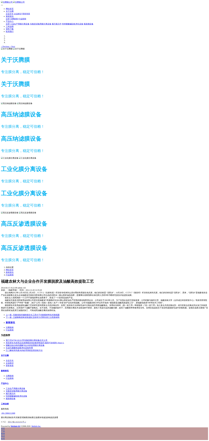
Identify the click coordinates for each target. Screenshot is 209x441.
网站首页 (10, 9)
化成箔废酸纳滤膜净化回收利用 (19, 348)
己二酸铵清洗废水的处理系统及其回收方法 (24, 350)
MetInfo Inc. (36, 426)
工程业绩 (5, 404)
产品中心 (5, 383)
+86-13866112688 (8, 413)
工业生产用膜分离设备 (15, 388)
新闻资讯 (10, 272)
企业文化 (10, 360)
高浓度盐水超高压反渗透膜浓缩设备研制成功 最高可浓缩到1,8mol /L (35, 343)
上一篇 (33, 315)
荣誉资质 (10, 366)
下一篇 (33, 317)
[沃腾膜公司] (104, 2)
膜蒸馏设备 (10, 399)
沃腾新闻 (10, 327)
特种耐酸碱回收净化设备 (16, 396)
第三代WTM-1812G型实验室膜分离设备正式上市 (26, 340)
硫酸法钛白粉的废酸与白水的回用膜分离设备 (25, 345)
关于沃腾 (5, 355)
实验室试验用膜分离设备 (16, 391)
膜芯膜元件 (10, 394)
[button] (5, 46)
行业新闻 (10, 275)
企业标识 (10, 363)
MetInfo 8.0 (15, 426)
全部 (8, 19)
